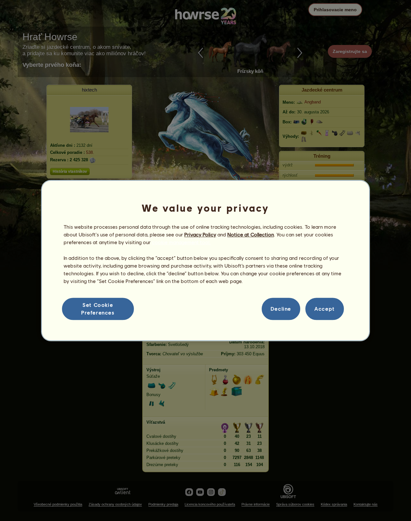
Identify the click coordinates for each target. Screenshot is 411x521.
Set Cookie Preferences (98, 308)
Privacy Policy (200, 234)
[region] (205, 260)
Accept (324, 309)
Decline (281, 309)
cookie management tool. (181, 242)
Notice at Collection (250, 234)
